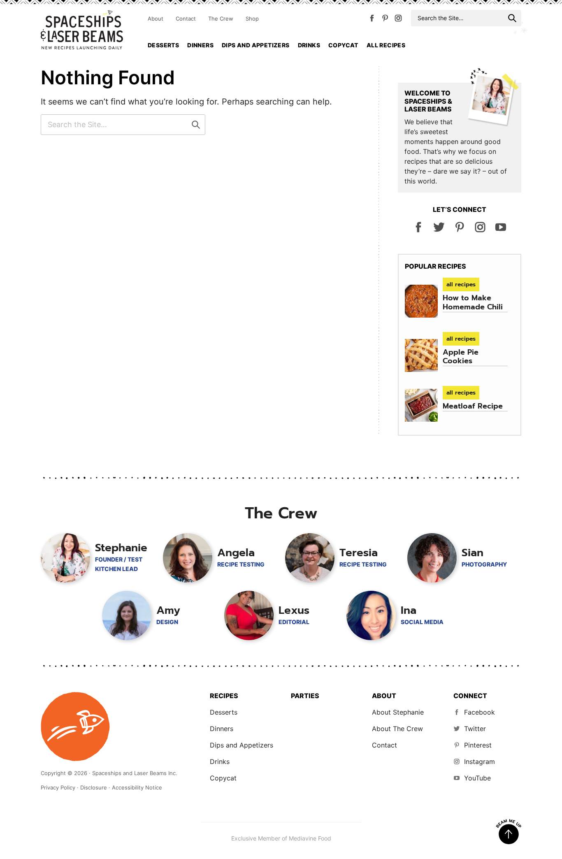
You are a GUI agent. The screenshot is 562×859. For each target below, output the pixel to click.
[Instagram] (398, 20)
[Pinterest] (385, 20)
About (155, 18)
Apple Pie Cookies (460, 356)
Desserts (163, 45)
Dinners (200, 45)
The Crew (220, 18)
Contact (186, 18)
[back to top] (508, 832)
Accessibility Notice (137, 787)
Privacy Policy (58, 787)
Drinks (309, 45)
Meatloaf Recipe (473, 406)
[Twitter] (439, 230)
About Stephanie (398, 712)
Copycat (343, 45)
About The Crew (397, 728)
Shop (252, 18)
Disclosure (93, 787)
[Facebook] (372, 20)
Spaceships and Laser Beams (82, 29)
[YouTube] (501, 230)
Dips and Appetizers (256, 45)
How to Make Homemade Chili (473, 302)
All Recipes (386, 45)
